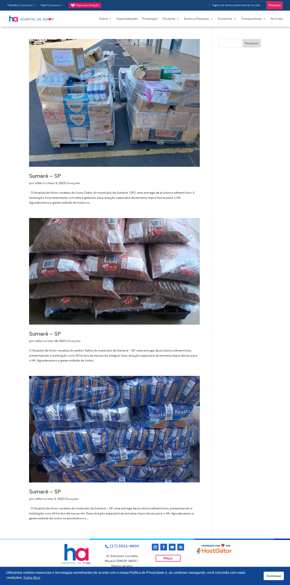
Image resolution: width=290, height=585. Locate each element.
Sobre (103, 19)
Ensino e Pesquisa (196, 19)
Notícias (277, 19)
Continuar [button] (274, 576)
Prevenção (150, 19)
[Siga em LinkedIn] (180, 547)
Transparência (251, 19)
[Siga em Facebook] (163, 547)
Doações (73, 183)
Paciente (169, 19)
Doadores (225, 19)
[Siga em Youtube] (172, 547)
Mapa (168, 558)
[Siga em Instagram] (155, 547)
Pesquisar (252, 43)
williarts (40, 183)
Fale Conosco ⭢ (51, 5)
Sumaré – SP (45, 175)
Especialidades (127, 19)
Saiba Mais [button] (31, 577)
